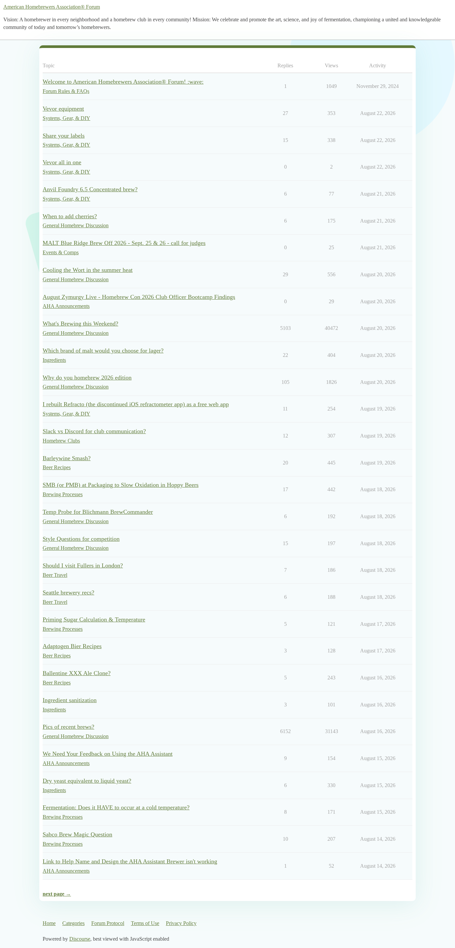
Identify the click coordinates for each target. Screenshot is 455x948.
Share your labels (64, 135)
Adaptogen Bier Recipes (72, 646)
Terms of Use (145, 923)
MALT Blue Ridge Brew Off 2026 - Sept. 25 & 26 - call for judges (124, 243)
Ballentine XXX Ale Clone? (77, 673)
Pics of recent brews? (68, 726)
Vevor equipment (63, 108)
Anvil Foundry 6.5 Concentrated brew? (90, 189)
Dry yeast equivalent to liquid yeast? (87, 780)
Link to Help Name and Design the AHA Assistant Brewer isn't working (130, 861)
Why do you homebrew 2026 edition (87, 377)
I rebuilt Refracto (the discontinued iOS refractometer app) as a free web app (136, 404)
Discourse (79, 939)
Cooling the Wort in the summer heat (88, 270)
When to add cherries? (70, 216)
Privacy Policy (181, 923)
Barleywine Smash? (67, 458)
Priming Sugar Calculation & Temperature (94, 619)
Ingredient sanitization (70, 700)
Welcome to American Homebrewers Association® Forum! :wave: (123, 81)
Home (49, 923)
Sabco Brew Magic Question (77, 834)
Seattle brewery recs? (68, 592)
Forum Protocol (107, 923)
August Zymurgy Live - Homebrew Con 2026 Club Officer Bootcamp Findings (139, 297)
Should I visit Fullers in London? (83, 565)
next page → (57, 894)
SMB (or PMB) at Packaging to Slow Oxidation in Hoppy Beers (121, 484)
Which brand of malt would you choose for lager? (103, 350)
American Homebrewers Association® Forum (51, 7)
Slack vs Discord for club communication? (94, 431)
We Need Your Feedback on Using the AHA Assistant (108, 753)
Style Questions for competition (81, 538)
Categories (73, 923)
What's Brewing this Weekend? (80, 323)
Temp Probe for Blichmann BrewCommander (98, 511)
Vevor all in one (62, 162)
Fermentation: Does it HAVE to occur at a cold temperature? (116, 807)
